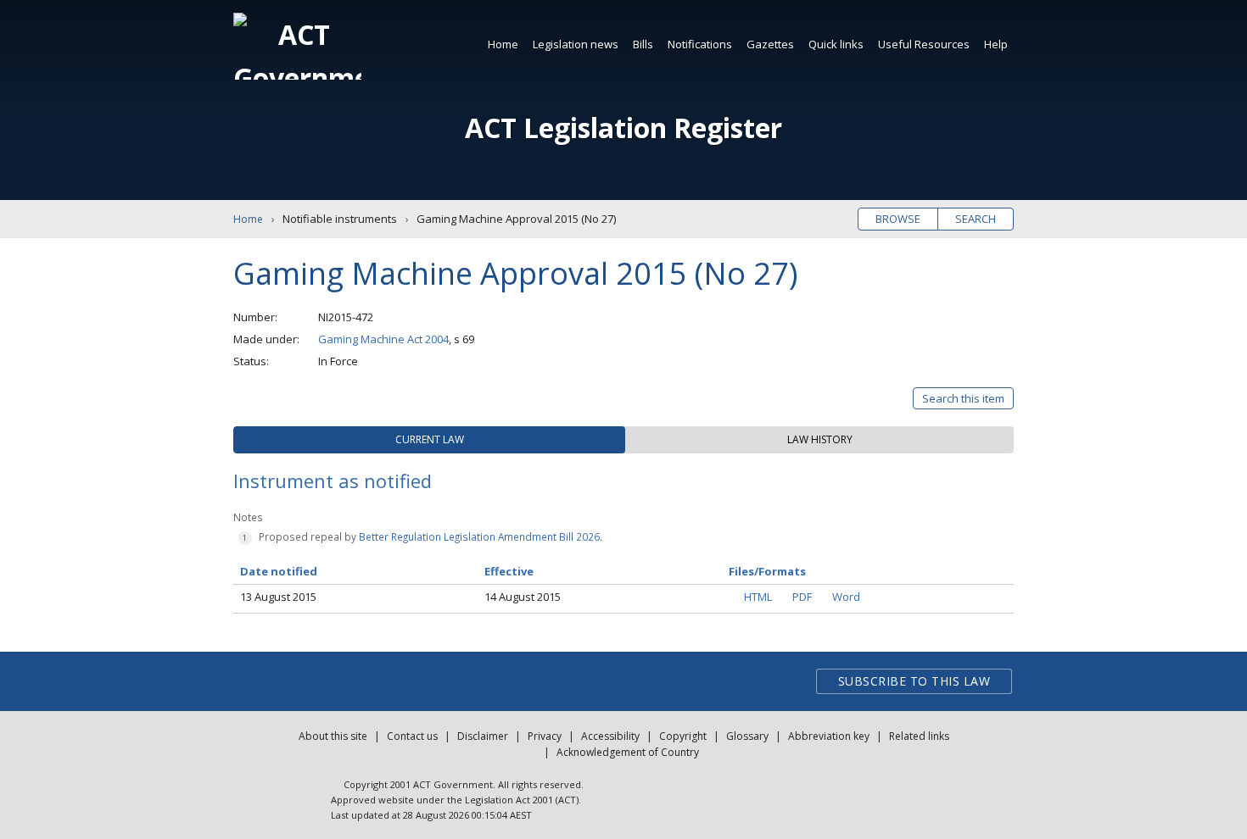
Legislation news (575, 44)
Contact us (412, 736)
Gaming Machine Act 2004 (383, 339)
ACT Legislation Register (623, 127)
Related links (919, 736)
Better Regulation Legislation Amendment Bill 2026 (479, 536)
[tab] (429, 439)
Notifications (700, 44)
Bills (643, 44)
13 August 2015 (278, 596)
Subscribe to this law (914, 681)
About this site (333, 736)
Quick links (836, 44)
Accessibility (610, 736)
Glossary (747, 736)
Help (996, 44)
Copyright (683, 736)
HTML (758, 596)
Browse (897, 218)
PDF (802, 596)
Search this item (963, 398)
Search (975, 218)
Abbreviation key (829, 736)
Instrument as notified (332, 480)
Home (503, 44)
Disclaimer (482, 736)
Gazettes (770, 44)
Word (846, 596)
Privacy (545, 736)
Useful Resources (924, 44)
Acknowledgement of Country (627, 752)
